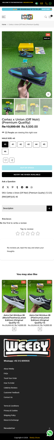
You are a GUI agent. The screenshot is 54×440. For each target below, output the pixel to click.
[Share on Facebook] (3, 187)
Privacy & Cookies (11, 411)
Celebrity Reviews (10, 388)
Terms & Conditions (11, 406)
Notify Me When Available (27, 174)
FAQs (6, 373)
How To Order (9, 383)
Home (4, 24)
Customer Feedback (11, 393)
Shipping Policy (10, 415)
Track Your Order (10, 378)
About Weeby (9, 369)
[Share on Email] (27, 187)
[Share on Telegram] (22, 187)
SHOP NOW (41, 9)
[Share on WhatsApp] (32, 187)
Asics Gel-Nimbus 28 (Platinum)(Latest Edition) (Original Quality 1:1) (39, 319)
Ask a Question (8, 181)
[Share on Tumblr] (17, 187)
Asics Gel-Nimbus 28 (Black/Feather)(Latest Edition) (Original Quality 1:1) (14, 319)
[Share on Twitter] (8, 187)
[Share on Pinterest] (12, 187)
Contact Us (8, 397)
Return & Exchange (11, 420)
